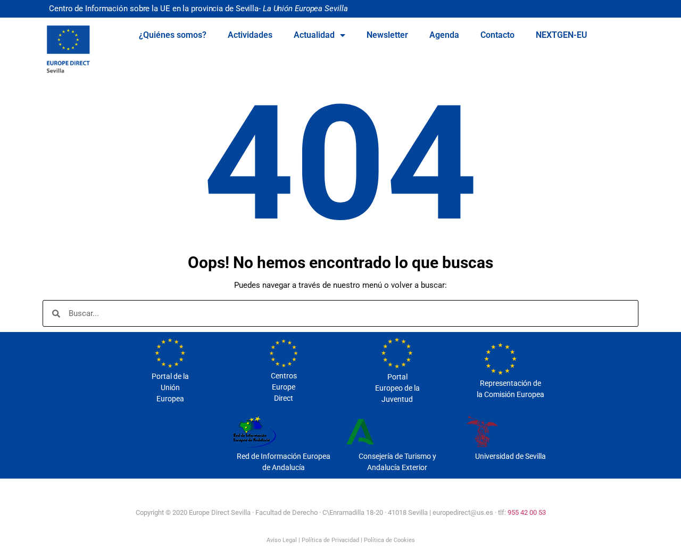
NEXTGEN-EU (561, 35)
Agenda (444, 35)
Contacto (497, 35)
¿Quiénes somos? (172, 35)
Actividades (250, 35)
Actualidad (314, 35)
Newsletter (387, 35)
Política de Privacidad (330, 540)
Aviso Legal (282, 540)
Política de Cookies (389, 540)
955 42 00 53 (527, 512)
